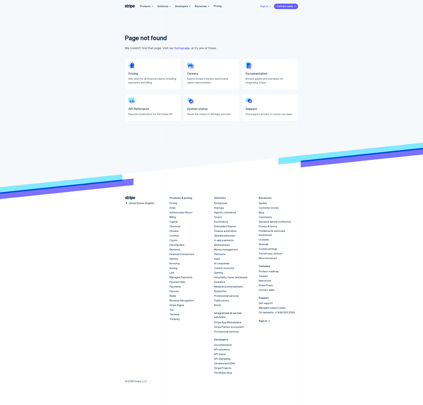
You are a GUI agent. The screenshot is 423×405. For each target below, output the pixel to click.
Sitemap (263, 244)
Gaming (218, 272)
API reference (222, 349)
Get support (266, 303)
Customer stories (269, 207)
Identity (174, 258)
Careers (263, 276)
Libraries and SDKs (224, 363)
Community (265, 217)
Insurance (219, 282)
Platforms (220, 254)
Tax (172, 309)
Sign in (264, 6)
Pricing (218, 5)
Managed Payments (181, 277)
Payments (175, 286)
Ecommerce (221, 221)
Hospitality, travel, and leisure (231, 277)
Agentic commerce (225, 212)
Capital (173, 221)
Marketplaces (222, 244)
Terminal (174, 314)
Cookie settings (268, 248)
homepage (182, 48)
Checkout (175, 226)
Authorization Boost (181, 212)
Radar (173, 295)
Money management (226, 249)
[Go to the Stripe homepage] (129, 198)
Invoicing (175, 263)
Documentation (223, 344)
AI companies (222, 263)
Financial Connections (182, 254)
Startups (219, 207)
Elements (175, 249)
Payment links (178, 282)
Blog (261, 212)
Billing (173, 217)
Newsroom (265, 280)
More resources (268, 258)
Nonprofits (220, 291)
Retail (217, 305)
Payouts (174, 291)
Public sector (221, 300)
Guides (263, 203)
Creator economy (224, 268)
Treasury (175, 319)
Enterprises (220, 203)
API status (220, 354)
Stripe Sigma (177, 305)
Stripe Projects (222, 368)
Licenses (264, 239)
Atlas (172, 207)
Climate (174, 231)
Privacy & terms (268, 226)
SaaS (217, 258)
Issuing (173, 268)
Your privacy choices (270, 253)
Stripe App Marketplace (227, 322)
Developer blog (223, 372)
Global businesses (224, 235)
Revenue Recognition (182, 300)
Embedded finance (225, 226)
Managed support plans (272, 307)
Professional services (226, 295)
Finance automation (225, 231)
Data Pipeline (177, 244)
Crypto (173, 240)
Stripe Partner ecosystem (229, 327)
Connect (174, 235)
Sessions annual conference (275, 221)
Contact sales (285, 6)
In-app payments (224, 240)
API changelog (222, 358)
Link (172, 272)
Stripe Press (266, 285)
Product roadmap (269, 271)
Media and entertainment (228, 286)
